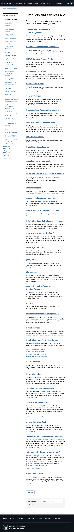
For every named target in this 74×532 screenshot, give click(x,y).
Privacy (40, 518)
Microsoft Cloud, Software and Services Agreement (11, 100)
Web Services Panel (10, 144)
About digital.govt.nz (8, 518)
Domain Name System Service (9, 63)
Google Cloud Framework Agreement (11, 74)
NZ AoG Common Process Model (9, 35)
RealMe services (9, 118)
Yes (45, 501)
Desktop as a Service (10, 55)
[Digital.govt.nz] (6, 3)
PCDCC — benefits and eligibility (35, 349)
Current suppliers (7, 155)
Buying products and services (7, 147)
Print (31, 492)
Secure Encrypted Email (11, 132)
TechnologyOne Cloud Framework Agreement (11, 136)
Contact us (57, 518)
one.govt (7, 104)
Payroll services (9, 111)
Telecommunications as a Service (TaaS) (11, 140)
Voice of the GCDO (57, 3)
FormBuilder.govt (9, 71)
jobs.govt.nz (8, 94)
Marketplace (8, 97)
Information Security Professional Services (10, 83)
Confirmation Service (10, 41)
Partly (60, 501)
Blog (68, 3)
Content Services (9, 44)
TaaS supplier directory (33, 468)
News (64, 3)
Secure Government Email (10, 129)
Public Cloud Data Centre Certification (11, 114)
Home (4, 8)
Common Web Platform (11, 38)
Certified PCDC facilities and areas (36, 356)
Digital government (20, 3)
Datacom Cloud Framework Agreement (11, 47)
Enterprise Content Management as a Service (11, 67)
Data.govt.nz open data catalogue (11, 51)
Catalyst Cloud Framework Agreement (9, 30)
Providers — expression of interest (36, 354)
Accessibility (20, 518)
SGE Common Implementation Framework (38, 417)
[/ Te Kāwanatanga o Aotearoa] (14, 527)
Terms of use (31, 518)
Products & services (45, 3)
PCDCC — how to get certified (35, 351)
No (53, 501)
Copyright (47, 518)
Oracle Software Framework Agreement (11, 107)
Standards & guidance (32, 3)
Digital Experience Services (9, 59)
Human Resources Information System (10, 79)
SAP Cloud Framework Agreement (10, 124)
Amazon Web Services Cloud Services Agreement (10, 24)
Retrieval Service (9, 121)
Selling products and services (7, 151)
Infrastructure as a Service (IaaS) (9, 88)
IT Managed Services (10, 91)
